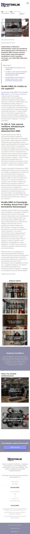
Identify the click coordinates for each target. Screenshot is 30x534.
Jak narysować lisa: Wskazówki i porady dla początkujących (15, 509)
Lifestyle (12, 13)
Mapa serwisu (15, 528)
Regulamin (15, 531)
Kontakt (15, 484)
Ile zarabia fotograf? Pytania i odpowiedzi (15, 517)
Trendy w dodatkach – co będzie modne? (15, 322)
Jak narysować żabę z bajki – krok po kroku (15, 513)
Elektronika (15, 491)
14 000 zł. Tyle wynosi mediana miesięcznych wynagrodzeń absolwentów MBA (16, 73)
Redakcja (15, 481)
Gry (15, 494)
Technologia (15, 501)
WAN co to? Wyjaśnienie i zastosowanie (15, 390)
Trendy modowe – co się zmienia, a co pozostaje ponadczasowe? (15, 290)
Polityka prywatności (15, 525)
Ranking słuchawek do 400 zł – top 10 (15, 419)
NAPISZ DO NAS (15, 447)
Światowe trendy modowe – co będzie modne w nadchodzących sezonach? (15, 306)
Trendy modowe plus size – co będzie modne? (15, 338)
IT (15, 496)
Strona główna (5, 13)
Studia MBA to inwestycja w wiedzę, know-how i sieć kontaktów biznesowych (15, 79)
